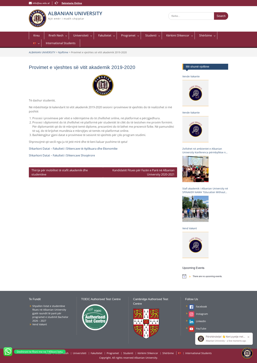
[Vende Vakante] (195, 93)
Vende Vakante (191, 76)
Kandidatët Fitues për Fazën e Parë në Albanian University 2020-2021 (143, 172)
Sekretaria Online (72, 3)
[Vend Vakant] (195, 245)
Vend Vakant (189, 228)
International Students (61, 43)
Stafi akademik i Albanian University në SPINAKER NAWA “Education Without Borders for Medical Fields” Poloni (205, 190)
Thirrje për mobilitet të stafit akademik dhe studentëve (59, 172)
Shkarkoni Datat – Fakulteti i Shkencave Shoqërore (62, 155)
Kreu (36, 35)
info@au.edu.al (41, 3)
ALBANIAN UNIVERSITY (75, 13)
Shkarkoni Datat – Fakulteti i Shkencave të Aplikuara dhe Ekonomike (73, 149)
